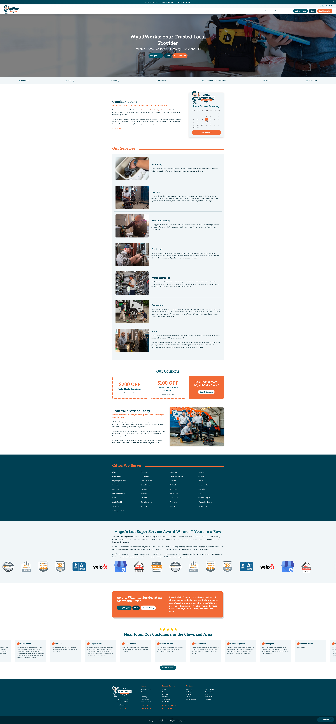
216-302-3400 (123, 705)
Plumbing (189, 689)
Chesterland (166, 699)
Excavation (209, 697)
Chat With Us (327, 720)
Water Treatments (211, 692)
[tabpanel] (130, 387)
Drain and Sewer (191, 699)
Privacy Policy (158, 721)
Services (268, 11)
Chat (312, 11)
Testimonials (145, 699)
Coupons (278, 11)
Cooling (188, 694)
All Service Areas (169, 705)
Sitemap (151, 721)
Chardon (165, 697)
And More (165, 701)
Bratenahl (165, 694)
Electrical (189, 697)
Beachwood (166, 692)
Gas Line (208, 699)
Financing (144, 697)
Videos (143, 694)
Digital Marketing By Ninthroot (179, 721)
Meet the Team (145, 689)
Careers (143, 692)
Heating (188, 692)
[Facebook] (329, 6)
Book (324, 11)
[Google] (331, 6)
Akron (164, 689)
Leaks (207, 694)
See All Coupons (206, 392)
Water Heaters (210, 689)
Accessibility (166, 721)
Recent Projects (146, 701)
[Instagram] (326, 6)
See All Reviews (168, 668)
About (287, 11)
